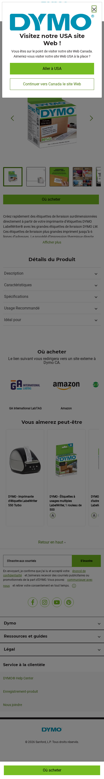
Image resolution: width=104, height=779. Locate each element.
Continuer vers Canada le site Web (52, 84)
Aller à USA (52, 68)
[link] (52, 23)
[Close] (94, 9)
